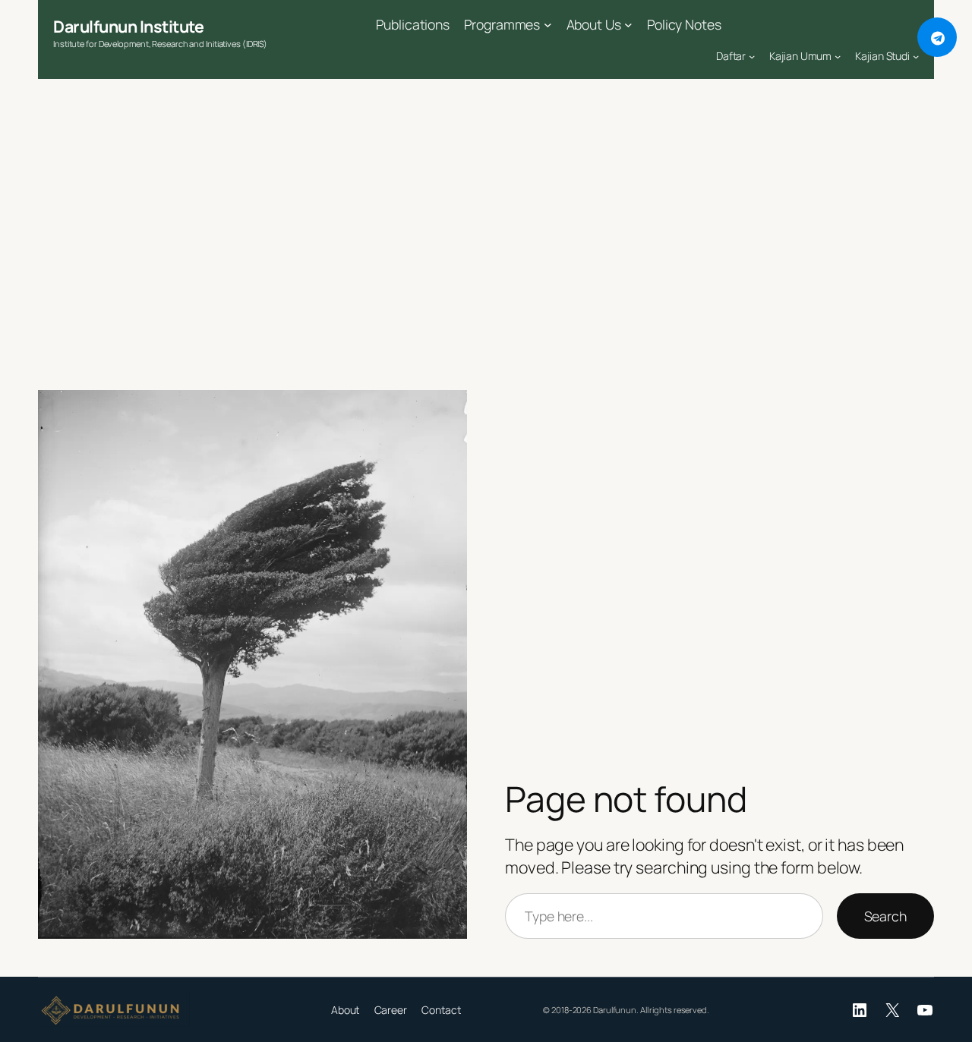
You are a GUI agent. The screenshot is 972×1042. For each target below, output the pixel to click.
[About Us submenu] (628, 24)
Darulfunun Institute (128, 26)
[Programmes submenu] (548, 24)
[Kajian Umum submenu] (838, 56)
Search (885, 916)
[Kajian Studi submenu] (916, 56)
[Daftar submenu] (752, 56)
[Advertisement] (486, 238)
